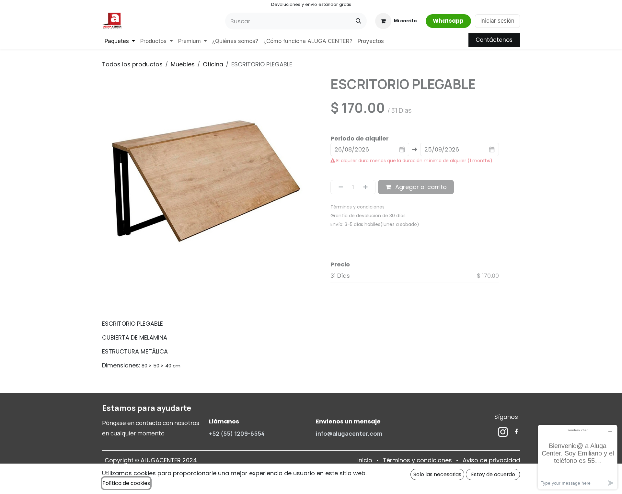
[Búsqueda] (358, 21)
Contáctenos (494, 40)
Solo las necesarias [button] (437, 474)
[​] (503, 432)
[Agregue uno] (367, 187)
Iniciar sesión (497, 20)
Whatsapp (448, 21)
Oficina (213, 64)
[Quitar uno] (338, 187)
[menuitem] (120, 41)
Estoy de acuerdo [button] (493, 474)
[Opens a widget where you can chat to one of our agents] (578, 457)
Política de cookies (126, 483)
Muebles (183, 64)
